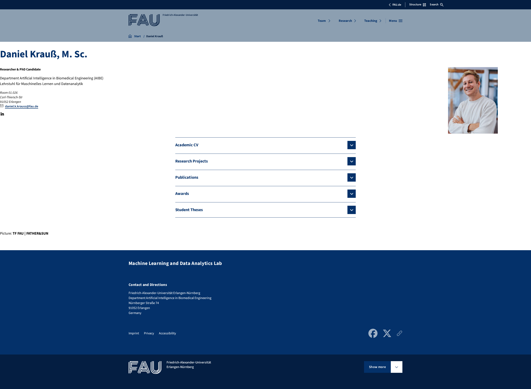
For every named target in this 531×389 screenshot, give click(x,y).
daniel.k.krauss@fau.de (21, 106)
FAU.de (396, 5)
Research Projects (191, 161)
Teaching (370, 20)
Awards (182, 194)
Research (345, 20)
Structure (415, 4)
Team (322, 20)
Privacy (149, 333)
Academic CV (186, 145)
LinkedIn (2, 114)
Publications (186, 177)
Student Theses (189, 210)
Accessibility (167, 333)
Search (434, 4)
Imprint (134, 333)
